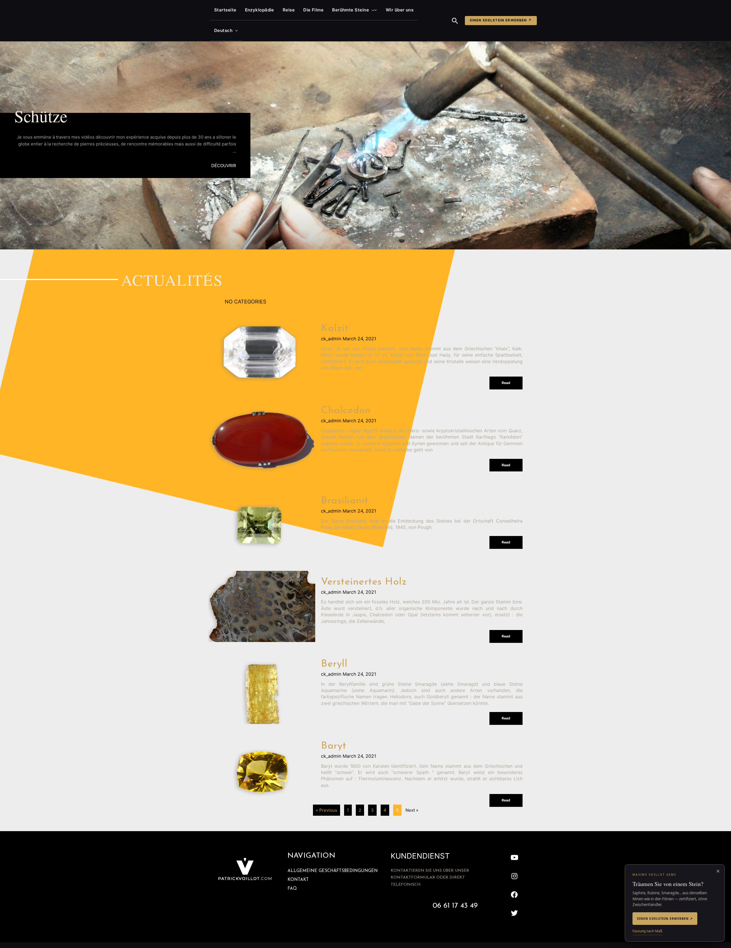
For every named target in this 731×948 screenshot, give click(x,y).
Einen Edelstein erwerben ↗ (501, 20)
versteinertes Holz (364, 582)
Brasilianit (344, 501)
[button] (371, 10)
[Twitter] (514, 913)
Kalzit (334, 329)
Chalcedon (346, 411)
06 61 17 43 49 (455, 906)
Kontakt (298, 880)
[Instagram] (514, 876)
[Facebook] (514, 894)
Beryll (334, 664)
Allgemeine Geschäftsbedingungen (333, 871)
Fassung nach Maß (647, 931)
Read (506, 383)
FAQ (292, 889)
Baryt (333, 746)
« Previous (326, 810)
